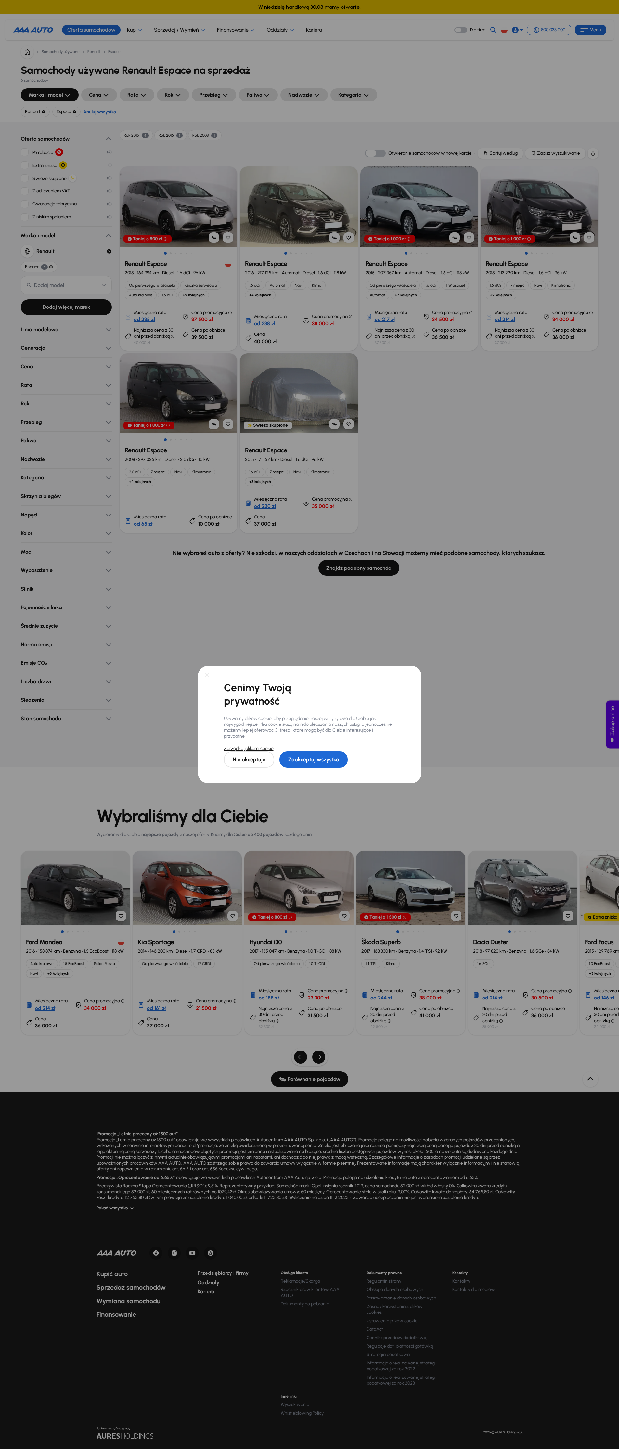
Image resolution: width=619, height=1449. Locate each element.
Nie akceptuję (249, 759)
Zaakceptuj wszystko (313, 759)
